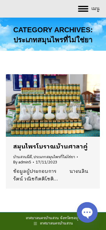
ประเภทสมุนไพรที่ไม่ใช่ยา (54, 157)
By (22, 162)
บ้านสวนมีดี (22, 157)
